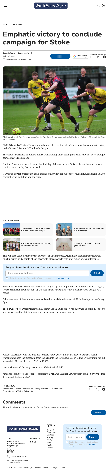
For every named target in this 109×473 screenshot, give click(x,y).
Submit (97, 273)
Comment (99, 412)
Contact (50, 435)
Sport (6, 25)
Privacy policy (50, 438)
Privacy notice (63, 278)
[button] (5, 6)
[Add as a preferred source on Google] (80, 56)
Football (17, 25)
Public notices (50, 446)
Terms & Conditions (51, 431)
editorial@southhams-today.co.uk (20, 462)
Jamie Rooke (10, 53)
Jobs (49, 442)
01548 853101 (20, 456)
